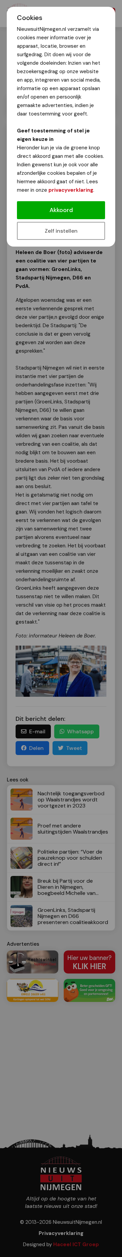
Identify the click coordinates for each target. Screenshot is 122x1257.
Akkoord (61, 210)
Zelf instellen (61, 230)
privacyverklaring (70, 190)
